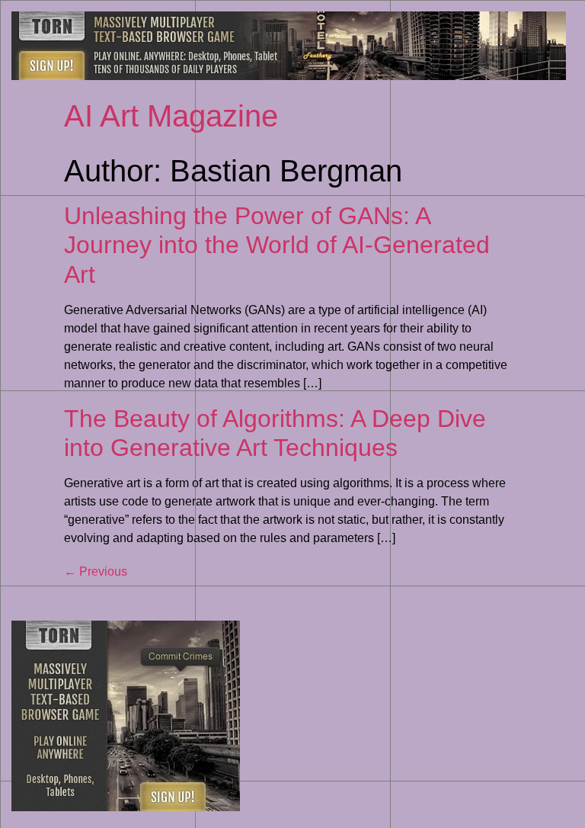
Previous (95, 571)
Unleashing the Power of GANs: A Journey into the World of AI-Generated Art (277, 245)
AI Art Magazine (171, 116)
